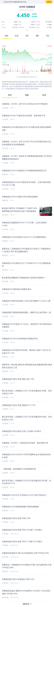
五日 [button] (17, 35)
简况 (44, 95)
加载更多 (26, 604)
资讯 (10, 95)
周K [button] (37, 35)
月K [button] (47, 35)
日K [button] (27, 35)
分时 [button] (6, 35)
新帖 (27, 95)
